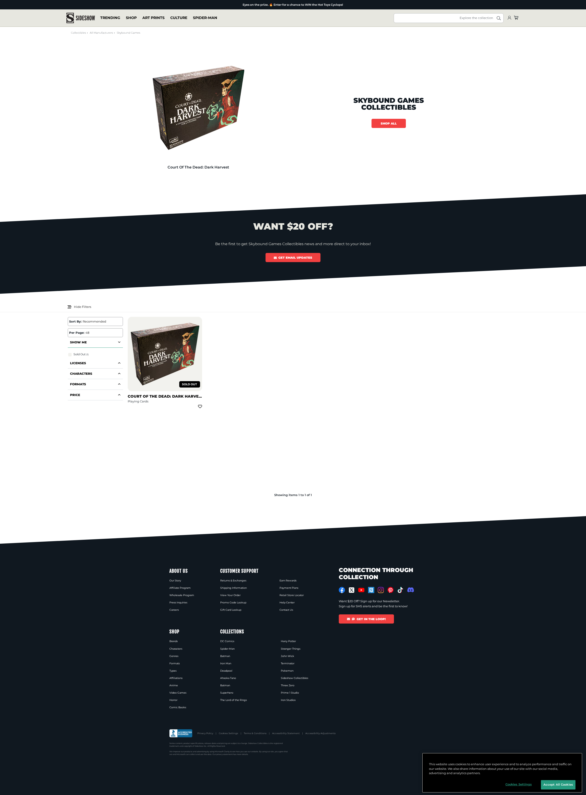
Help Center (287, 602)
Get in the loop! (371, 619)
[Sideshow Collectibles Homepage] (80, 18)
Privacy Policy (205, 733)
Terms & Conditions (255, 733)
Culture (178, 18)
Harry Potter (288, 641)
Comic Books (177, 707)
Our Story (175, 580)
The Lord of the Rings (233, 700)
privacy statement (224, 754)
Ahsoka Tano (228, 678)
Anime (173, 685)
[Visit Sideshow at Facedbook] (342, 590)
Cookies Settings (228, 733)
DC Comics (227, 641)
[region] (502, 773)
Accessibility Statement (286, 733)
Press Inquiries (178, 602)
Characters (175, 648)
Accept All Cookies (558, 784)
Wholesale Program (181, 595)
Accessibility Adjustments (320, 733)
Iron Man (225, 663)
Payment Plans (288, 587)
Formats (174, 663)
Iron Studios (288, 700)
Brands (173, 641)
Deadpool (226, 670)
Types (172, 670)
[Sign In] (509, 18)
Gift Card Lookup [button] (230, 609)
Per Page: (76, 332)
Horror (173, 700)
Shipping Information (233, 587)
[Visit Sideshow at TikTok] (400, 590)
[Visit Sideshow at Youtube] (361, 590)
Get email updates (295, 257)
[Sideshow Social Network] (371, 590)
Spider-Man (205, 18)
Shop (131, 18)
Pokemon (287, 670)
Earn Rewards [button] (287, 580)
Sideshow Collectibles (294, 678)
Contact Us (286, 609)
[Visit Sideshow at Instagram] (381, 590)
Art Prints (153, 18)
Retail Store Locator (291, 595)
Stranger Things (290, 648)
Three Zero (287, 685)
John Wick (287, 656)
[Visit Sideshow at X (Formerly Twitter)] (352, 590)
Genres (173, 656)
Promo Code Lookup (233, 602)
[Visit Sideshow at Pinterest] (391, 590)
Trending (110, 18)
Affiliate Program (180, 587)
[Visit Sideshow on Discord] (410, 590)
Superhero (226, 692)
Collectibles (78, 32)
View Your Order (230, 595)
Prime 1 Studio (290, 692)
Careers (174, 609)
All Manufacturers (101, 32)
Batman (225, 656)
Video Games (177, 692)
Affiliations (175, 678)
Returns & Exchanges (233, 580)
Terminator (287, 663)
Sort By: (75, 321)
